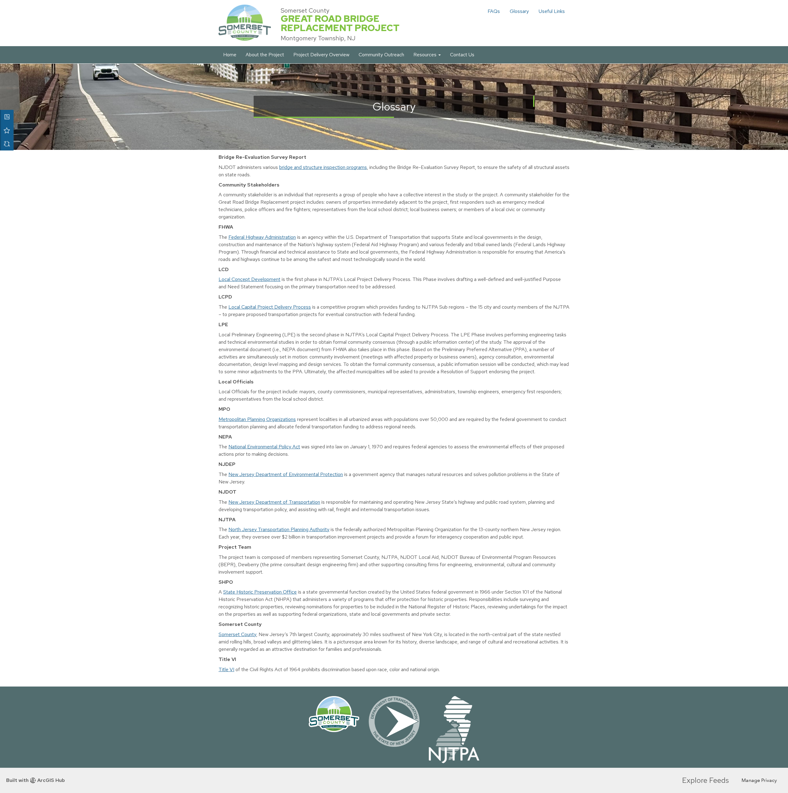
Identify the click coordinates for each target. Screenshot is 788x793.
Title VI (226, 669)
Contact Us (462, 54)
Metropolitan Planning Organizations (257, 419)
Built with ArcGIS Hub (35, 780)
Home (229, 54)
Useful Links (552, 11)
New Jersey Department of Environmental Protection (285, 474)
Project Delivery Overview (321, 54)
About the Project (265, 54)
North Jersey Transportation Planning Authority (278, 529)
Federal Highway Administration (262, 237)
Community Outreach (381, 54)
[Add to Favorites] (7, 130)
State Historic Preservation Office (260, 592)
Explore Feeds (705, 780)
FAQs (494, 11)
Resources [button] (425, 54)
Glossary (519, 11)
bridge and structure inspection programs (323, 167)
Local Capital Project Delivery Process (269, 307)
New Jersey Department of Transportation (274, 502)
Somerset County (237, 634)
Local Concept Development (249, 279)
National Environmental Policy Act (264, 446)
